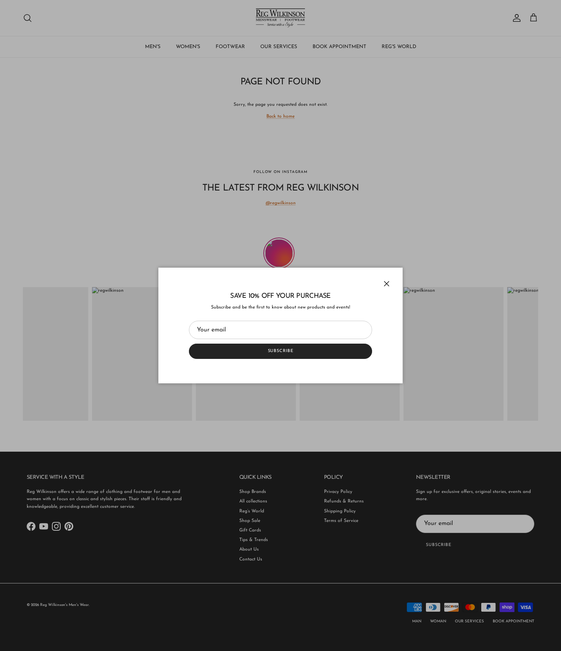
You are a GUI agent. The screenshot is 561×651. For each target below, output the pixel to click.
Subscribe (280, 351)
